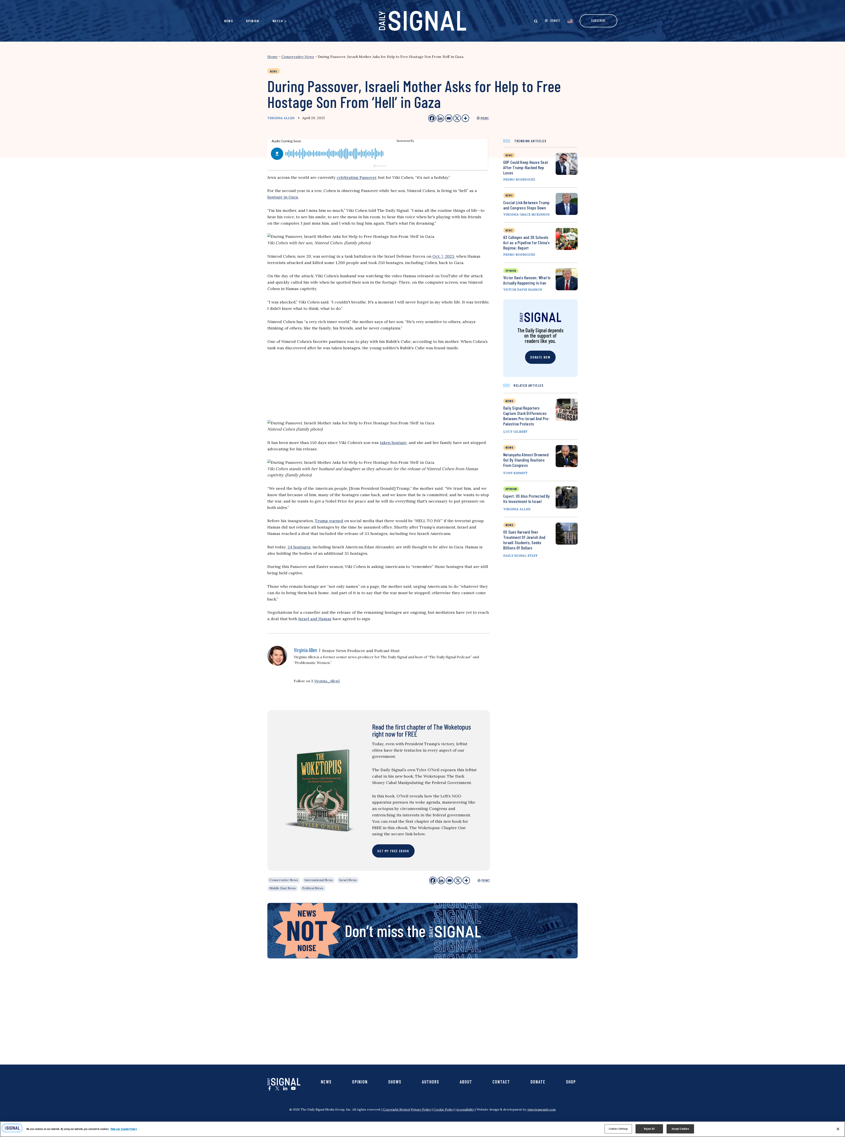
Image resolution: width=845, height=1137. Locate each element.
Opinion (252, 21)
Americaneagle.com (541, 1109)
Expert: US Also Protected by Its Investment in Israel (526, 498)
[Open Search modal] (535, 21)
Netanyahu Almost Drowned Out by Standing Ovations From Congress (526, 460)
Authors (430, 1081)
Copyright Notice (396, 1109)
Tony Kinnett (515, 473)
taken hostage (393, 442)
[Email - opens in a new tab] (448, 118)
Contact (501, 1081)
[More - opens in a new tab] (465, 118)
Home (272, 56)
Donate (538, 1081)
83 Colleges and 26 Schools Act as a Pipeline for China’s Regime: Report (526, 242)
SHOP (571, 1081)
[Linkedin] (441, 880)
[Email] (449, 880)
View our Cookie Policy (123, 1129)
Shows (394, 1081)
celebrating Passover (356, 177)
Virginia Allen (280, 118)
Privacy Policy (421, 1109)
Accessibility (465, 1109)
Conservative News (297, 56)
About (466, 1081)
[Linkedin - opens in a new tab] (440, 118)
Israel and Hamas (314, 618)
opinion (510, 270)
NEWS (509, 401)
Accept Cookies (680, 1128)
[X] (458, 880)
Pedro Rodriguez (519, 179)
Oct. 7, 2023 (443, 256)
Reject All (649, 1128)
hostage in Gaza (282, 197)
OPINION (511, 489)
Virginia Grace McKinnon (526, 214)
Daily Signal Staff (520, 556)
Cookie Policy (444, 1109)
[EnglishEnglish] (570, 20)
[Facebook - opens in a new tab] (432, 118)
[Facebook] (433, 880)
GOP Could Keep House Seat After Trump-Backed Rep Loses (525, 167)
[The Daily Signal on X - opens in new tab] (277, 1088)
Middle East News (283, 888)
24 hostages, (299, 546)
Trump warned (329, 520)
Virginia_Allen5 (327, 681)
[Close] (838, 1129)
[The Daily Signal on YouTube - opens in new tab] (293, 1088)
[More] (466, 880)
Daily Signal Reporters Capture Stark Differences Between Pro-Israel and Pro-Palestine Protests (526, 415)
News (228, 21)
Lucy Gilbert (515, 432)
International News (319, 880)
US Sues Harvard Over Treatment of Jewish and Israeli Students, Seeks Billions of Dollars (524, 539)
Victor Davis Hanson (522, 290)
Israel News (348, 880)
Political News (312, 888)
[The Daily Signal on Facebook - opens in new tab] (269, 1088)
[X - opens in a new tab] (457, 118)
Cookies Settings (618, 1128)
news (509, 155)
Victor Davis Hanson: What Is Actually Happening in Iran (527, 280)
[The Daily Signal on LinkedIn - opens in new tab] (285, 1088)
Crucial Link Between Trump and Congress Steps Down (526, 205)
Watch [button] (277, 21)
